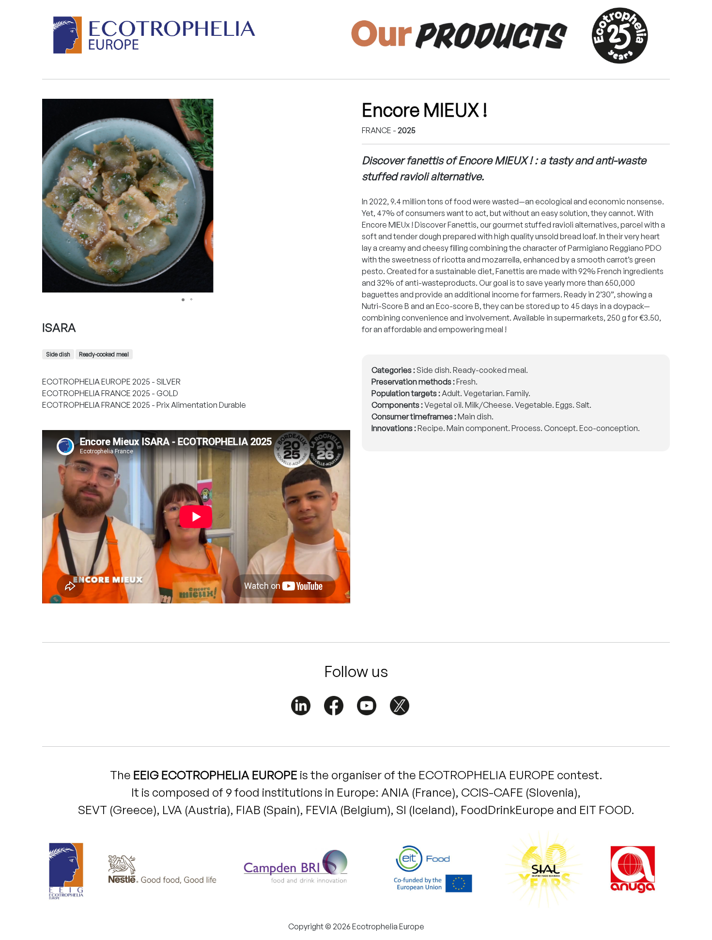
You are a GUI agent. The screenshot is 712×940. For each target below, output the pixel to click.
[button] (324, 107)
